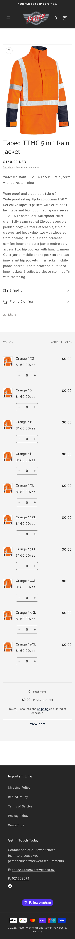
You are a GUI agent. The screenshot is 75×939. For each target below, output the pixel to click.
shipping (42, 709)
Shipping (8, 167)
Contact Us (16, 825)
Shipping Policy (19, 787)
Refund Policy (18, 797)
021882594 (20, 878)
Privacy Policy (18, 816)
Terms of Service (20, 806)
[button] (8, 18)
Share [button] (12, 315)
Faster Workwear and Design (35, 927)
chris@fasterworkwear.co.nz (33, 870)
